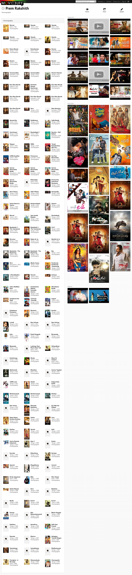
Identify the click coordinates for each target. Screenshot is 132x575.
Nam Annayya (56, 108)
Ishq (11, 334)
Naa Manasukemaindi (36, 513)
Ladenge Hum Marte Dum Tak (36, 347)
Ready (12, 501)
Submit (108, 1)
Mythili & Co (55, 239)
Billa (32, 477)
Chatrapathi (55, 560)
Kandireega (13, 358)
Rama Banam (14, 49)
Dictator (12, 239)
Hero (32, 108)
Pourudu (12, 536)
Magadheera (35, 465)
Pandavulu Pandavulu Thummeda (55, 264)
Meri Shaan (55, 477)
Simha (33, 417)
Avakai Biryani (14, 489)
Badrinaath (13, 370)
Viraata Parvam (56, 73)
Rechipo (54, 453)
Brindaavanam (14, 394)
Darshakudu (55, 215)
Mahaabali (34, 180)
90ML (32, 144)
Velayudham (55, 346)
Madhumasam (56, 548)
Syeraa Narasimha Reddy (13, 169)
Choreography (8, 21)
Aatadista (34, 524)
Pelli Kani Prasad (54, 525)
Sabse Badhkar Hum (14, 287)
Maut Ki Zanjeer (54, 359)
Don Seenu (13, 406)
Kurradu (12, 453)
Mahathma (34, 453)
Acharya (54, 275)
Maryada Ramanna (34, 406)
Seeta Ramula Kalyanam (14, 442)
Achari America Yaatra (14, 204)
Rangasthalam (35, 203)
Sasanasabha (14, 73)
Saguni (53, 299)
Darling (12, 429)
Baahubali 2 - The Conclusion (15, 228)
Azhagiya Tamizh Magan (56, 537)
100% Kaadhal (14, 156)
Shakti (33, 382)
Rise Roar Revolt (15, 85)
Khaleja (54, 394)
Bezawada (54, 334)
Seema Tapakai (56, 370)
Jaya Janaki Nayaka (34, 216)
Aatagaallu (55, 192)
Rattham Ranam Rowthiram (34, 86)
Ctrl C (53, 227)
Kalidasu (12, 524)
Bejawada (13, 346)
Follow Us (116, 1)
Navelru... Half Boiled (56, 133)
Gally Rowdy (55, 120)
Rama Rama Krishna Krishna (15, 418)
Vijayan (12, 144)
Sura (52, 417)
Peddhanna (34, 120)
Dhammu (33, 310)
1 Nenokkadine (15, 275)
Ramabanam (35, 49)
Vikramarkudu (35, 560)
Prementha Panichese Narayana (55, 181)
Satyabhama (35, 548)
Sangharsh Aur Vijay (14, 299)
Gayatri (53, 203)
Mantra (33, 536)
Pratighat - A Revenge (14, 561)
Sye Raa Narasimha (55, 157)
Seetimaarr (13, 132)
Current (54, 465)
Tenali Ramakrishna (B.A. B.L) (55, 146)
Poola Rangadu (35, 334)
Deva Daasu (14, 192)
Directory (101, 1)
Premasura (34, 156)
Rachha (53, 310)
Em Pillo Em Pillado (55, 406)
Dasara (53, 49)
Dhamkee (34, 370)
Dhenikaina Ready (55, 287)
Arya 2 (33, 441)
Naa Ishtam (34, 322)
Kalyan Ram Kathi (55, 383)
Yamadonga (13, 548)
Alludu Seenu (35, 263)
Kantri (33, 501)
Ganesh (12, 465)
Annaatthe (13, 120)
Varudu (33, 429)
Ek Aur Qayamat (15, 477)
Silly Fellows (35, 192)
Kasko (53, 441)
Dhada (33, 358)
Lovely (12, 322)
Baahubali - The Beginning (15, 252)
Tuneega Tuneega (33, 299)
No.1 (11, 263)
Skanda (33, 25)
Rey (52, 251)
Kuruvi (53, 501)
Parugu (12, 512)
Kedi (52, 429)
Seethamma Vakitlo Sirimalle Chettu (35, 289)
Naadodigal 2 (35, 132)
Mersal (12, 25)
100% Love (13, 382)
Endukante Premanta (13, 311)
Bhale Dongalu (56, 512)
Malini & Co (34, 239)
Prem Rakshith (17, 8)
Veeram (33, 275)
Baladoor (54, 489)
